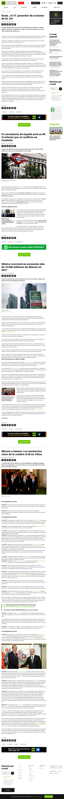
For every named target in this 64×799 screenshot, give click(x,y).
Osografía (55, 124)
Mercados (12, 112)
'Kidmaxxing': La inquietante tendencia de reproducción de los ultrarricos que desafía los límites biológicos (56, 72)
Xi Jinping (19, 613)
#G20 (4, 605)
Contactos (31, 771)
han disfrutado (26, 556)
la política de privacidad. (55, 93)
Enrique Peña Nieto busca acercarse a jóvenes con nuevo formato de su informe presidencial (8, 398)
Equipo (30, 773)
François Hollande (37, 544)
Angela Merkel (36, 520)
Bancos (4, 241)
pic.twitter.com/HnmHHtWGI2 (26, 606)
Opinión (34, 7)
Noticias (6, 7)
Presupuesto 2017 (15, 368)
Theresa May (13, 592)
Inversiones (19, 112)
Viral (15, 7)
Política (16, 744)
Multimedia (44, 7)
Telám (21, 676)
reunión (35, 680)
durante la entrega (10, 332)
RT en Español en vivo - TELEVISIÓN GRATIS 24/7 (55, 21)
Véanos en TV (35, 3)
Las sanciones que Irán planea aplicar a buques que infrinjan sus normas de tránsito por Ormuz (56, 64)
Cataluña (10, 241)
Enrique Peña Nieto (29, 362)
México (11, 429)
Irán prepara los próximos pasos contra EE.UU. (56, 57)
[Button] (28, 3)
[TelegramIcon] (49, 3)
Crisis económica (18, 241)
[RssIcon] (55, 773)
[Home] (4, 3)
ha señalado (6, 706)
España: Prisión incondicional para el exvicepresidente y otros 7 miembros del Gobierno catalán (8, 221)
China (3, 744)
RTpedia (20, 775)
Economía (4, 112)
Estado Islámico (21, 574)
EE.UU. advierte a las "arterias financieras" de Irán (56, 51)
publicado (20, 187)
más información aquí (37, 796)
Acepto (55, 93)
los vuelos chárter (30, 637)
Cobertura (31, 775)
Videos (19, 771)
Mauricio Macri (40, 526)
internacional (23, 744)
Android (41, 768)
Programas (23, 7)
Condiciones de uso (31, 780)
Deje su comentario (24, 125)
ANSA (44, 693)
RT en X (8, 790)
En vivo (21, 3)
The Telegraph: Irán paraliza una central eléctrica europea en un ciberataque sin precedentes (55, 42)
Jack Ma (37, 723)
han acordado (5, 562)
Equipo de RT (57, 7)
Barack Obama (41, 561)
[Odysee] (55, 771)
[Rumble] (44, 3)
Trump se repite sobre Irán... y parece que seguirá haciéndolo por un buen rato (55, 138)
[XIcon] (47, 3)
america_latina (18, 429)
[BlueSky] (51, 3)
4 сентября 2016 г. (33, 610)
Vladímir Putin (19, 561)
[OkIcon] (53, 3)
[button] (24, 656)
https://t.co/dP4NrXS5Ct (10, 606)
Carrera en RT (32, 777)
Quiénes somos (30, 769)
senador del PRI (38, 409)
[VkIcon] (42, 3)
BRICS (8, 628)
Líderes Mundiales (20, 778)
